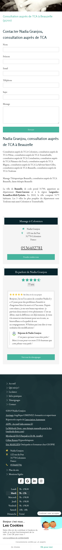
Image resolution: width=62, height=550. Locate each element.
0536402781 (32, 248)
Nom (5, 44)
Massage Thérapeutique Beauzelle (17, 178)
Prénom (6, 56)
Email (5, 68)
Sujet (5, 92)
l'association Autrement (35, 419)
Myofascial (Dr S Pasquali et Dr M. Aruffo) (24, 435)
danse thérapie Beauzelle (22, 181)
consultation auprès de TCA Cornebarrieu (21, 158)
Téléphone (7, 80)
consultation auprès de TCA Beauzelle (19, 167)
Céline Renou (12, 440)
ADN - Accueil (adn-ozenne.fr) (19, 423)
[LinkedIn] (34, 481)
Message (6, 103)
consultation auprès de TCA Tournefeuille (33, 154)
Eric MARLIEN (13, 444)
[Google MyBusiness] (28, 481)
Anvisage (10, 415)
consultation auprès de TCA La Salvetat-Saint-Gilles (33, 164)
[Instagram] (41, 481)
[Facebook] (21, 481)
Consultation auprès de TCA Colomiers (20, 151)
